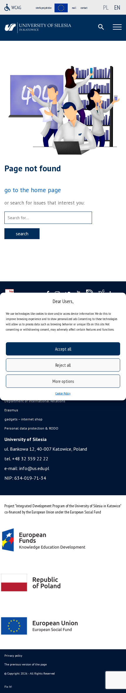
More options (63, 381)
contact (84, 8)
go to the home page (32, 190)
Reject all (63, 365)
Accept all (63, 348)
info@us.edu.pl (34, 468)
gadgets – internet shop (23, 419)
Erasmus (11, 410)
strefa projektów (44, 8)
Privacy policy (13, 655)
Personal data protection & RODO (31, 428)
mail (74, 8)
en (117, 7)
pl (106, 7)
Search (22, 233)
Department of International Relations (34, 401)
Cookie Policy (63, 393)
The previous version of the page (25, 664)
